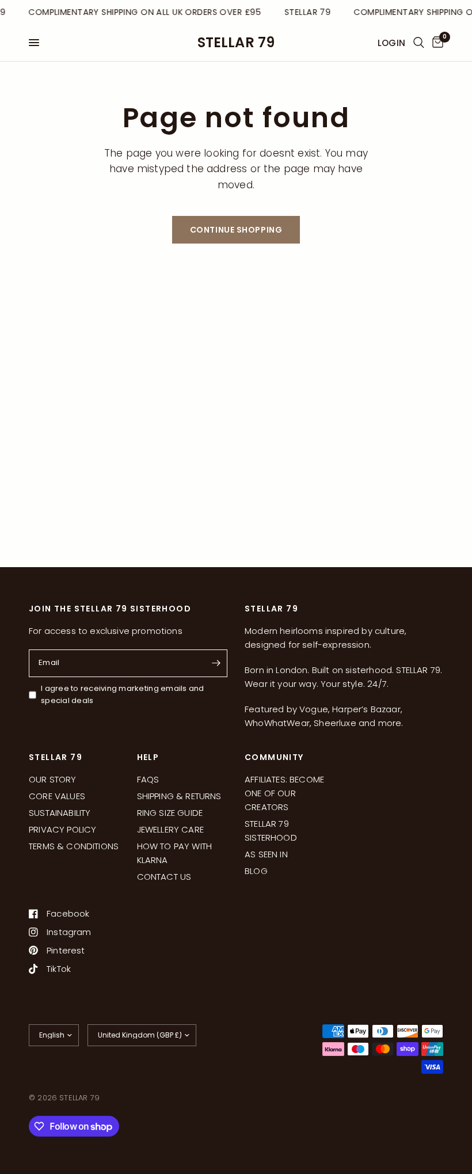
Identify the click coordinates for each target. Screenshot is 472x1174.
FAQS (148, 779)
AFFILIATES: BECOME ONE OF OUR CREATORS (284, 793)
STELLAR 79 (236, 43)
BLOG (256, 871)
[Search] (418, 42)
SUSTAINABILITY (59, 813)
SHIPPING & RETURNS (179, 796)
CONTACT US (164, 877)
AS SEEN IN (266, 854)
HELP (148, 757)
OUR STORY (53, 779)
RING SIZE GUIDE (170, 813)
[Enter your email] (215, 663)
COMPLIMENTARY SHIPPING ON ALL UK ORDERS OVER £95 (143, 12)
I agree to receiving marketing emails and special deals (122, 694)
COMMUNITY (274, 757)
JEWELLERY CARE (170, 829)
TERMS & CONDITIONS (74, 846)
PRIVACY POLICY (62, 829)
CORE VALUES (57, 796)
